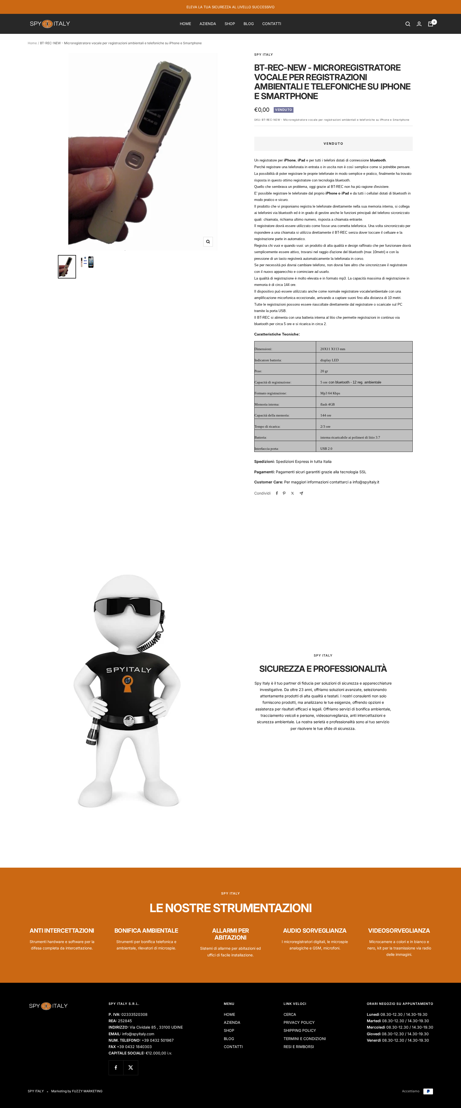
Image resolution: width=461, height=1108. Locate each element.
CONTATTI (271, 24)
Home (32, 43)
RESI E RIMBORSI (299, 1046)
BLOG (249, 24)
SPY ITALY (263, 54)
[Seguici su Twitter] (130, 1067)
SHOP (230, 24)
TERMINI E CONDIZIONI (305, 1038)
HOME (185, 24)
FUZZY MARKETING (87, 1091)
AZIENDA (208, 24)
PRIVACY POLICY (299, 1022)
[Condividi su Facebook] (277, 493)
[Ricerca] (408, 24)
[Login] (419, 24)
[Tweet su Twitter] (292, 493)
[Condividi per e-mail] (301, 493)
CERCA (290, 1014)
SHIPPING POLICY (300, 1030)
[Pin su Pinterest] (284, 493)
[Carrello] (430, 24)
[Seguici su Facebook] (116, 1067)
